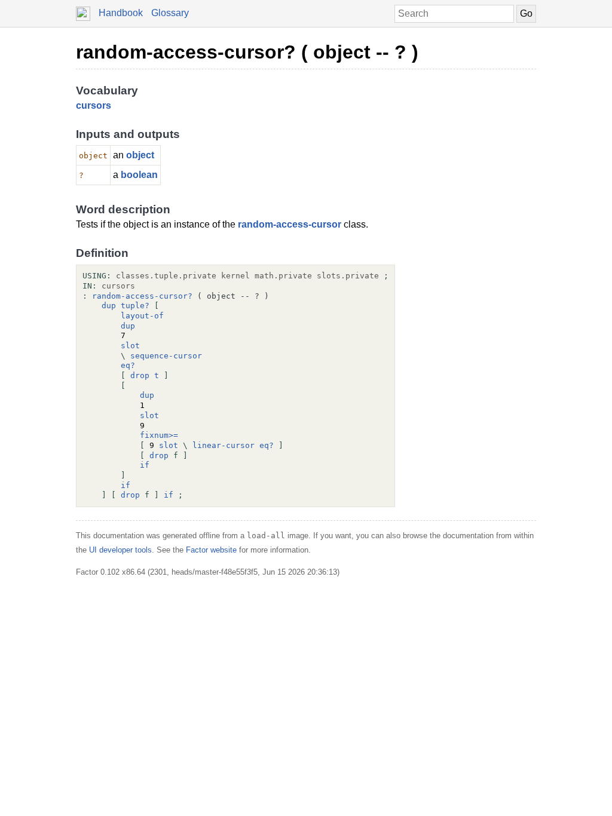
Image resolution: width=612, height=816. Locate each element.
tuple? (135, 305)
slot (130, 345)
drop (139, 375)
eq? (128, 365)
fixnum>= (159, 435)
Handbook (121, 13)
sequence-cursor (166, 355)
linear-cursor (223, 445)
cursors (93, 105)
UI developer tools (120, 549)
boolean (139, 175)
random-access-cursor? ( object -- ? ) (247, 52)
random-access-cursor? (142, 296)
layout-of (142, 315)
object (140, 155)
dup (109, 305)
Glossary (170, 13)
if (144, 465)
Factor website (211, 549)
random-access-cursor (289, 224)
